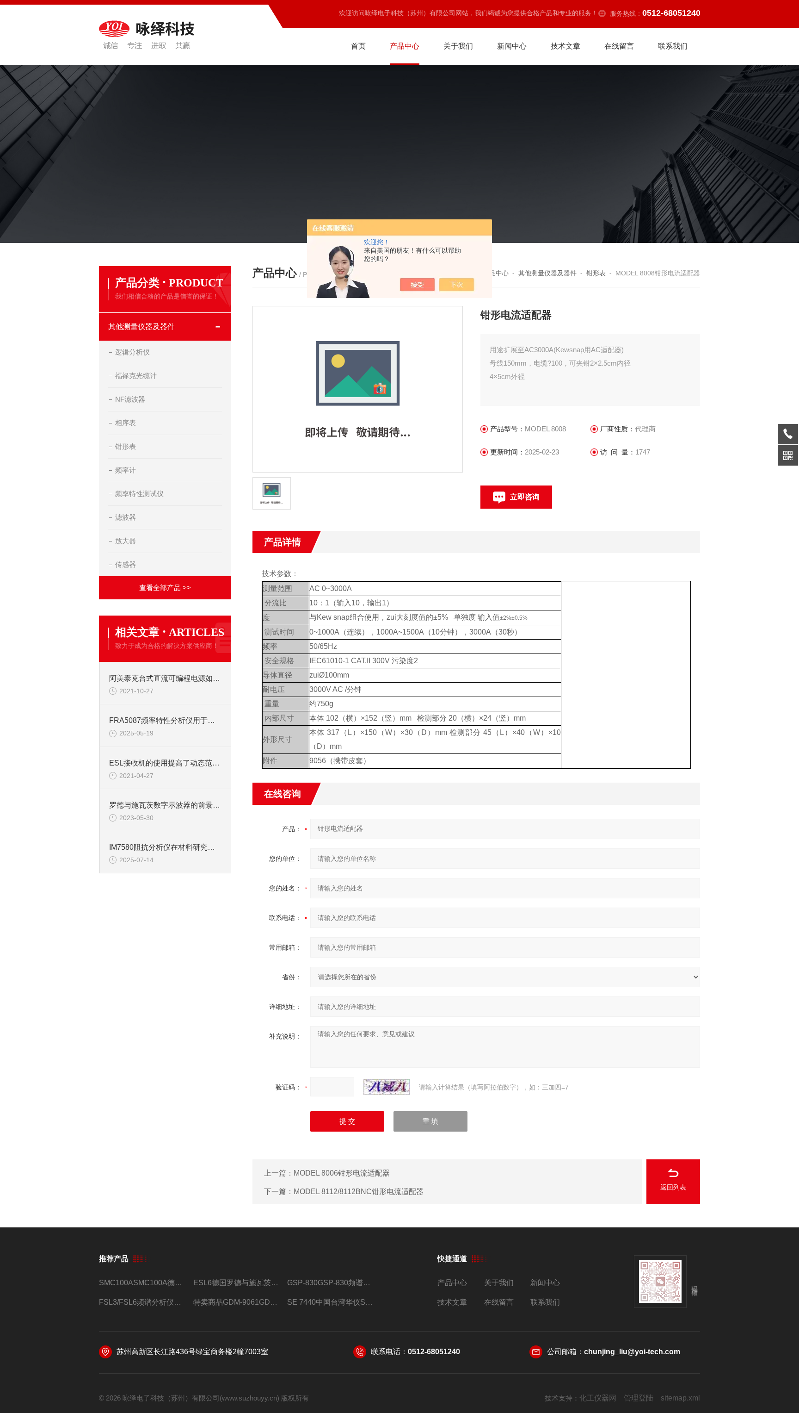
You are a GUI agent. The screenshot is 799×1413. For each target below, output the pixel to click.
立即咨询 (525, 497)
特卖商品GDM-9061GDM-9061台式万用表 (236, 1302)
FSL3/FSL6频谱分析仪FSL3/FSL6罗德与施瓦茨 (142, 1302)
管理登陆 (638, 1398)
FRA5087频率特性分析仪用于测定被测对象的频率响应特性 (165, 720)
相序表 (125, 423)
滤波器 (125, 517)
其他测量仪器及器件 (141, 326)
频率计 (125, 470)
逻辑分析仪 (132, 352)
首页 (358, 46)
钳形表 (125, 446)
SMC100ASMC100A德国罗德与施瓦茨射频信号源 (142, 1283)
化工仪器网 (597, 1398)
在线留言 (619, 46)
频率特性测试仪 (139, 494)
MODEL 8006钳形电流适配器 (342, 1173)
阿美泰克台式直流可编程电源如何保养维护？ (165, 678)
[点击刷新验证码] (386, 1087)
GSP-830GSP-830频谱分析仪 (330, 1283)
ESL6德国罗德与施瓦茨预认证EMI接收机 (236, 1283)
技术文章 (565, 46)
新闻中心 (512, 46)
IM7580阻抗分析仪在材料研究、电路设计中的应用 (165, 847)
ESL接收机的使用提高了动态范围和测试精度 (165, 763)
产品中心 (404, 46)
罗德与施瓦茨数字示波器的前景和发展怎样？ (165, 805)
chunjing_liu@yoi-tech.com (632, 1352)
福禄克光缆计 (136, 376)
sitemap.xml (680, 1398)
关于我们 (458, 46)
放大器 (125, 541)
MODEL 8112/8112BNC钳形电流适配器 (359, 1191)
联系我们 (673, 46)
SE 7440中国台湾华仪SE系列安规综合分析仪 (330, 1302)
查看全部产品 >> (165, 587)
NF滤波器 (130, 399)
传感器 (125, 564)
